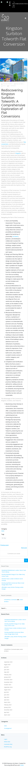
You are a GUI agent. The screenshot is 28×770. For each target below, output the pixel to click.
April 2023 (6, 712)
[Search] (26, 560)
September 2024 (8, 687)
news (2, 531)
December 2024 (8, 679)
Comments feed (8, 744)
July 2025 (6, 667)
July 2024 (6, 692)
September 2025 (8, 662)
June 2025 (6, 669)
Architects (16, 236)
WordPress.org (8, 746)
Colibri (22, 765)
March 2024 (7, 702)
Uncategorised (7, 728)
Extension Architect (8, 84)
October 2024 (7, 684)
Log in (5, 739)
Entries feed (7, 741)
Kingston (18, 153)
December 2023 (8, 710)
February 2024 (7, 705)
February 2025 (7, 674)
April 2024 (6, 700)
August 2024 (7, 689)
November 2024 (8, 682)
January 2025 (7, 677)
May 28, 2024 (19, 84)
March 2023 (7, 715)
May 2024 (6, 697)
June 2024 (6, 695)
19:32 (4, 85)
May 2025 (6, 672)
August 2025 (7, 664)
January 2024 (7, 707)
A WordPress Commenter (10, 599)
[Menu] (25, 18)
